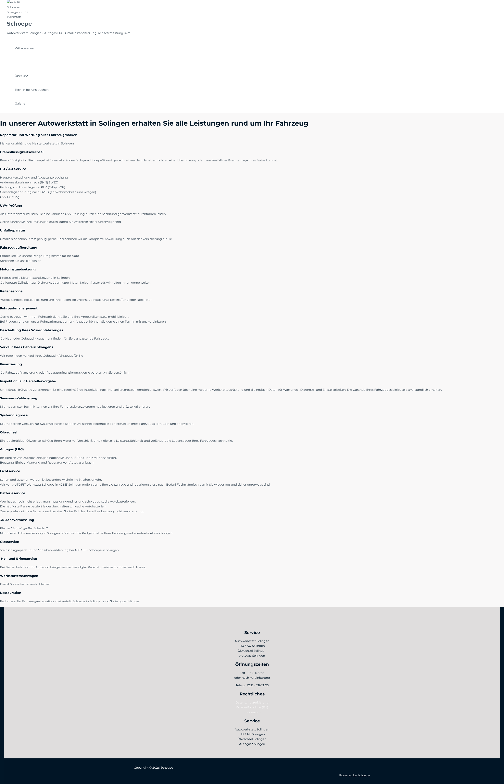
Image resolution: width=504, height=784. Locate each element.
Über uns (21, 76)
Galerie (20, 103)
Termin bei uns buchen (32, 90)
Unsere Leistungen (29, 62)
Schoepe (19, 23)
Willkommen (24, 48)
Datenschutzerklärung (252, 702)
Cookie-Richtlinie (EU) (252, 707)
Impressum (252, 712)
